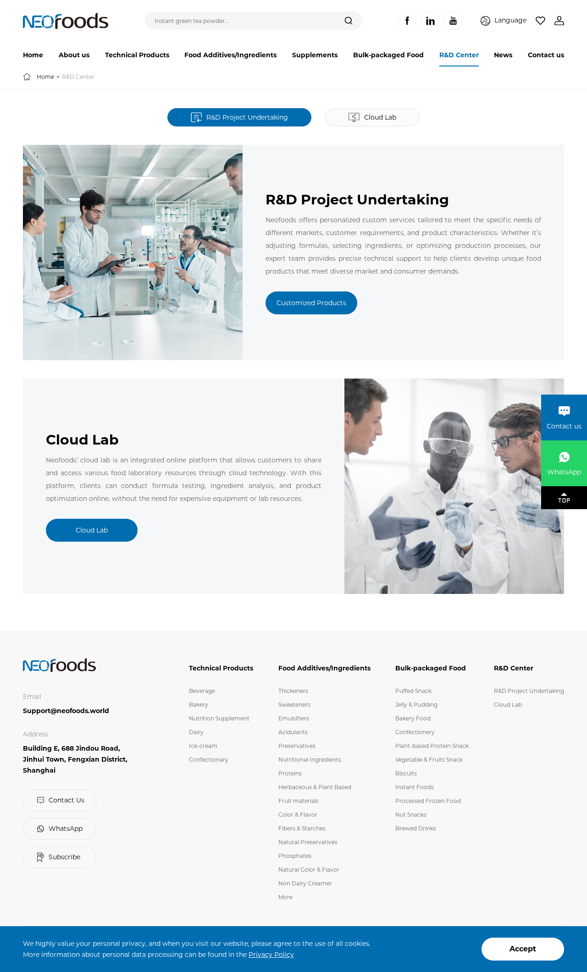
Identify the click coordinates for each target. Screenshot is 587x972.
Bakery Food (413, 718)
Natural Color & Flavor (308, 869)
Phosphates (294, 855)
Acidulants (293, 732)
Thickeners (293, 690)
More (285, 897)
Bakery (198, 704)
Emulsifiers (293, 718)
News (503, 55)
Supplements (315, 55)
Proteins (290, 773)
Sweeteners (294, 704)
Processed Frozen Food (428, 800)
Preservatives (297, 745)
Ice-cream (203, 745)
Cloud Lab (508, 704)
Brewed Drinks (415, 828)
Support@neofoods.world (66, 711)
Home (33, 55)
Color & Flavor (297, 814)
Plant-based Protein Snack (432, 745)
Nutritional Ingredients (309, 759)
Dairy (196, 732)
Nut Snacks (410, 814)
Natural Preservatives (308, 842)
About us (74, 55)
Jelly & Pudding (416, 704)
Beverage (202, 690)
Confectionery (415, 732)
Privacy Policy (271, 954)
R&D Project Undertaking (529, 690)
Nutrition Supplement (219, 718)
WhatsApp (66, 828)
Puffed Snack (413, 690)
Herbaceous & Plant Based (314, 787)
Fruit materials (298, 800)
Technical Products (137, 55)
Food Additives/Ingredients (230, 55)
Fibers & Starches (302, 828)
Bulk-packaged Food (388, 55)
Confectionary (208, 759)
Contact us (546, 55)
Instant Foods (414, 787)
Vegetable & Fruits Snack (429, 759)
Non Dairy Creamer (305, 883)
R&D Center (459, 55)
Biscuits (406, 773)
